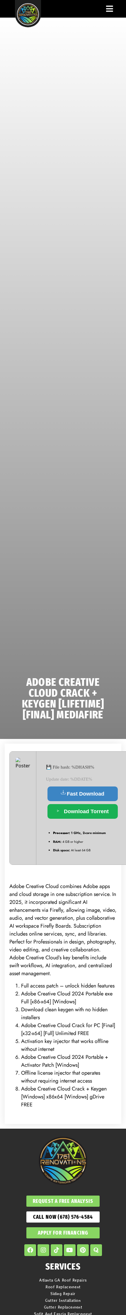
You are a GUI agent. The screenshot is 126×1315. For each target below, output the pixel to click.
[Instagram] (43, 1250)
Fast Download (85, 794)
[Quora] (96, 1250)
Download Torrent (85, 811)
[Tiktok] (56, 1250)
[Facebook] (30, 1250)
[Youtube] (70, 1250)
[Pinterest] (83, 1250)
